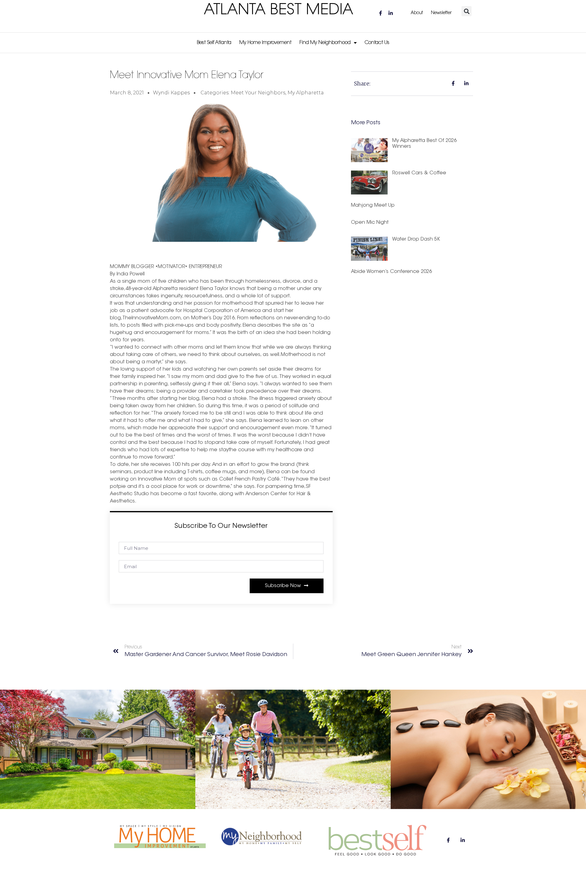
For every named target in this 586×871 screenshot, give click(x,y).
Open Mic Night (370, 222)
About (417, 13)
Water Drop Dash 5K (416, 239)
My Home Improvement (265, 42)
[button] (466, 11)
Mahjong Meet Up (373, 205)
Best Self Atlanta (214, 42)
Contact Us (377, 42)
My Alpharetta (306, 93)
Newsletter (441, 13)
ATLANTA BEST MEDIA (278, 10)
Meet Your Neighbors (258, 93)
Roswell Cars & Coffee (419, 173)
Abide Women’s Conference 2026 (391, 271)
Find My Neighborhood (325, 42)
